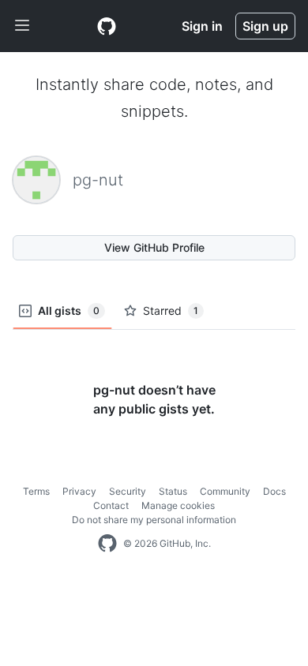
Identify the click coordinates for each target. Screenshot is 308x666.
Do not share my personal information (154, 520)
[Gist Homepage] (106, 26)
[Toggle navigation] (22, 26)
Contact (111, 505)
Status (173, 491)
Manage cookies (178, 505)
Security (127, 491)
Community (225, 491)
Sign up (265, 26)
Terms (36, 491)
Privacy (79, 491)
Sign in (202, 26)
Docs (274, 491)
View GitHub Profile (154, 247)
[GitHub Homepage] (107, 543)
